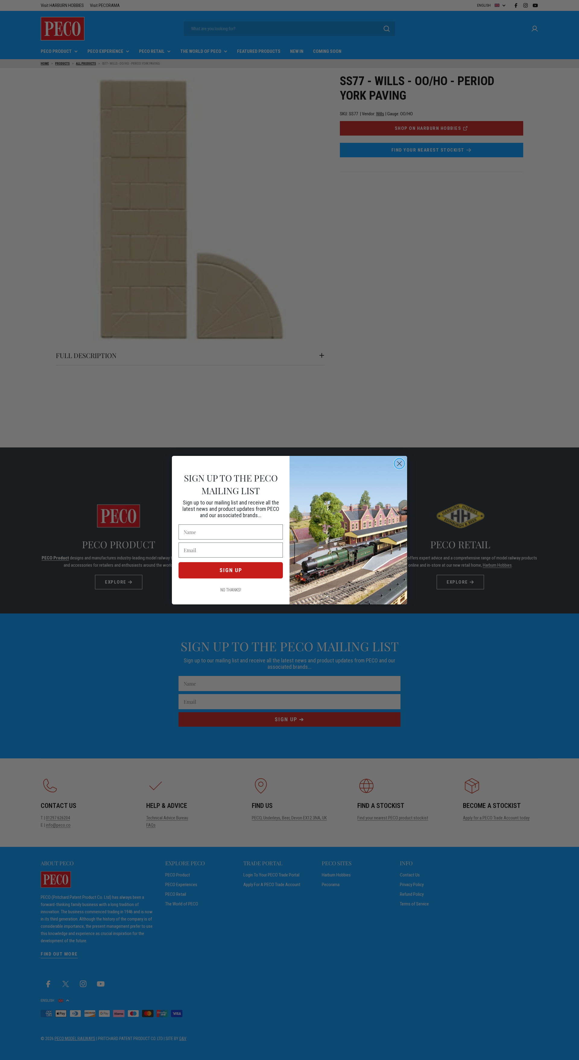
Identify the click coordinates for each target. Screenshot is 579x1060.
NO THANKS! (230, 590)
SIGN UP (231, 570)
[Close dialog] (399, 463)
